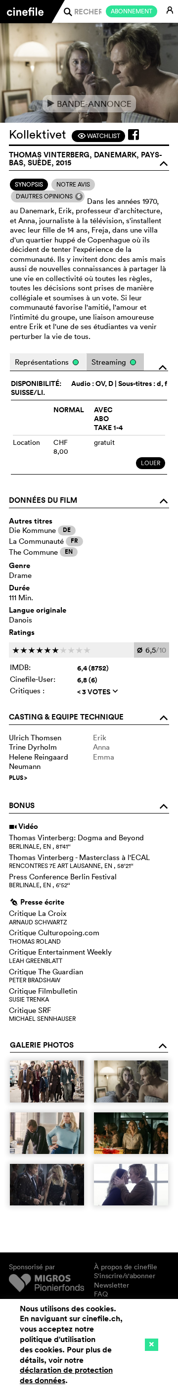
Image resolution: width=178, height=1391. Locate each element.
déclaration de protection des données (66, 1375)
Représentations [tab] (43, 362)
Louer (150, 463)
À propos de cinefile (125, 1266)
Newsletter (111, 1285)
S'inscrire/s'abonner (124, 1275)
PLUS (18, 777)
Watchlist (98, 136)
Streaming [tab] (109, 362)
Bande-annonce (89, 103)
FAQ (101, 1294)
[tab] (29, 185)
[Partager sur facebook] (133, 134)
